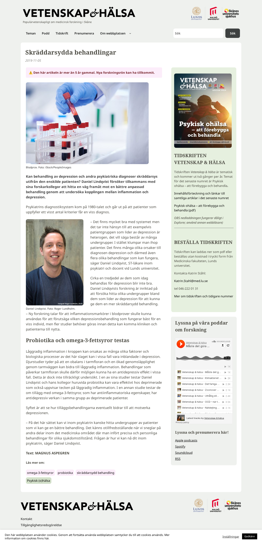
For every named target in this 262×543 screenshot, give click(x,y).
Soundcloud (184, 453)
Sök (233, 33)
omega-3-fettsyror (40, 473)
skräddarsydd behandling (95, 473)
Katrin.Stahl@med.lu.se (191, 281)
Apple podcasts (186, 440)
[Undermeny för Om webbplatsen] (130, 33)
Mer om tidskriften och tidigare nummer (203, 296)
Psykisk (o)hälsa (38, 480)
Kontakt (26, 519)
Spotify (180, 446)
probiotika (65, 473)
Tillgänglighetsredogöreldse (41, 525)
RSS (177, 459)
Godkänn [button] (249, 536)
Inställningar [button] (230, 536)
